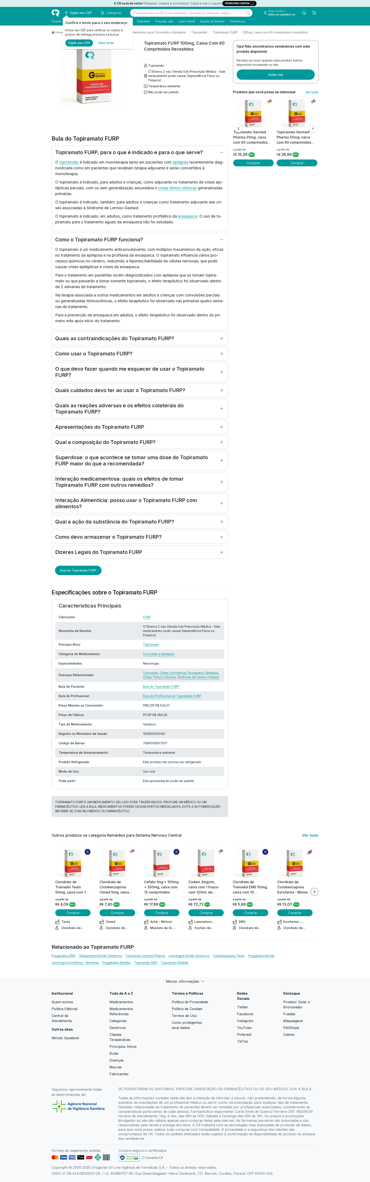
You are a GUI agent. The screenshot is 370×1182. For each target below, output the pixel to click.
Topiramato (199, 32)
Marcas (115, 1067)
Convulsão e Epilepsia (158, 654)
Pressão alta (164, 21)
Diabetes (143, 21)
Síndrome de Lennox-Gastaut (198, 677)
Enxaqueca (196, 673)
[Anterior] (238, 128)
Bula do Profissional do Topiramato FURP (172, 696)
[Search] (248, 13)
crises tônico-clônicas (177, 188)
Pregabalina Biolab (261, 956)
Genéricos (237, 21)
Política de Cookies (187, 1009)
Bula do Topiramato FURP (78, 570)
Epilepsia (212, 673)
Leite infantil (186, 21)
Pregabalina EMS (64, 956)
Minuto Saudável (65, 1038)
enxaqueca (187, 216)
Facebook (245, 1014)
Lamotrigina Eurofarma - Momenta (75, 962)
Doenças (116, 1060)
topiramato (69, 162)
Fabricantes (118, 1074)
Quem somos (62, 1002)
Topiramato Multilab (174, 962)
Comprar (253, 163)
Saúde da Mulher (212, 21)
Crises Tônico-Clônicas (159, 677)
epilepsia (180, 162)
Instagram (245, 1021)
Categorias (118, 1021)
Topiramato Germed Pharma (145, 956)
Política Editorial (64, 1009)
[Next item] (314, 892)
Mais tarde (106, 43)
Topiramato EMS (145, 962)
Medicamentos (121, 1002)
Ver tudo (312, 92)
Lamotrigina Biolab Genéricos (189, 956)
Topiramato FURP (225, 32)
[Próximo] (313, 128)
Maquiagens (293, 1021)
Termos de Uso (184, 1016)
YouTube (244, 1028)
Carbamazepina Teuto (229, 956)
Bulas (113, 1053)
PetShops (291, 1028)
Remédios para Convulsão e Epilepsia (159, 32)
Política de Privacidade (190, 1002)
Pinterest (244, 1034)
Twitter (242, 1007)
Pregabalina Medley (116, 962)
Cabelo (289, 1034)
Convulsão (150, 673)
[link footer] (129, 1157)
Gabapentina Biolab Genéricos (100, 956)
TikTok (242, 1041)
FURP (147, 617)
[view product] (253, 113)
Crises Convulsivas (173, 673)
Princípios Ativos (123, 1046)
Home (59, 32)
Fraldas (289, 1014)
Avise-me (275, 74)
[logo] (55, 13)
